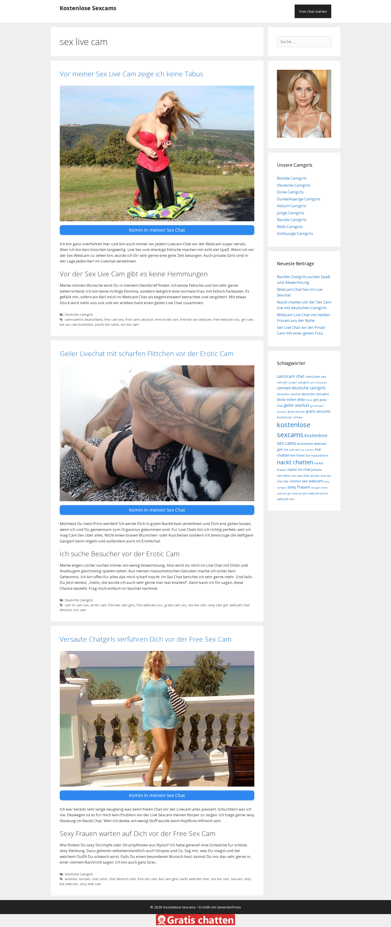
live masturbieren (317, 455)
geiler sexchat (296, 405)
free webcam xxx (226, 319)
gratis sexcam (296, 412)
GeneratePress (229, 907)
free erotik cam (166, 319)
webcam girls (300, 493)
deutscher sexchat (288, 394)
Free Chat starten (313, 11)
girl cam (247, 319)
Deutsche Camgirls (79, 314)
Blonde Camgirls (292, 178)
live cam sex (291, 450)
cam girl (282, 382)
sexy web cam (90, 884)
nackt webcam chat (194, 879)
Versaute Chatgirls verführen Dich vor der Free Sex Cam (145, 639)
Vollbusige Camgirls (295, 233)
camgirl (292, 382)
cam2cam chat (291, 376)
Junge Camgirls (290, 212)
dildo (301, 399)
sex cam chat (300, 476)
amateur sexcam (77, 879)
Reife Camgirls (290, 226)
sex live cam (130, 324)
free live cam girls (121, 605)
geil (315, 399)
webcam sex (285, 499)
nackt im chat (298, 469)
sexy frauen (299, 487)
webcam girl (284, 493)
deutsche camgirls (309, 387)
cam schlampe (318, 382)
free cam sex (114, 319)
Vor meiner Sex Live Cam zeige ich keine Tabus (131, 73)
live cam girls (168, 879)
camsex (284, 387)
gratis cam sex (175, 605)
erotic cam (99, 605)
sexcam (236, 879)
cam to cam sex (77, 605)
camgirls (303, 382)
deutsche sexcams (315, 394)
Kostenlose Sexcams (88, 8)
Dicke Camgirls (290, 192)
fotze (309, 400)
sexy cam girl (218, 605)
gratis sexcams (318, 411)
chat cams (99, 879)
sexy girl (315, 487)
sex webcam (312, 481)
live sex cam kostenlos (76, 324)
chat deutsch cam (122, 879)
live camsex (307, 449)
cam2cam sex (315, 376)
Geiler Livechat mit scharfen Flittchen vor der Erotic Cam (147, 353)
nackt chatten (295, 462)
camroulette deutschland (84, 319)
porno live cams (107, 324)
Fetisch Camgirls (291, 205)
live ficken (298, 455)
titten (324, 487)
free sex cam (147, 879)
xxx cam (80, 610)
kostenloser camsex (290, 417)
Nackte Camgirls (291, 219)
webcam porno (318, 493)
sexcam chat (318, 476)
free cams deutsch (139, 319)
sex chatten (292, 481)
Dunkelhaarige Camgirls (298, 199)
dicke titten (286, 399)
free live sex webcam (196, 319)
